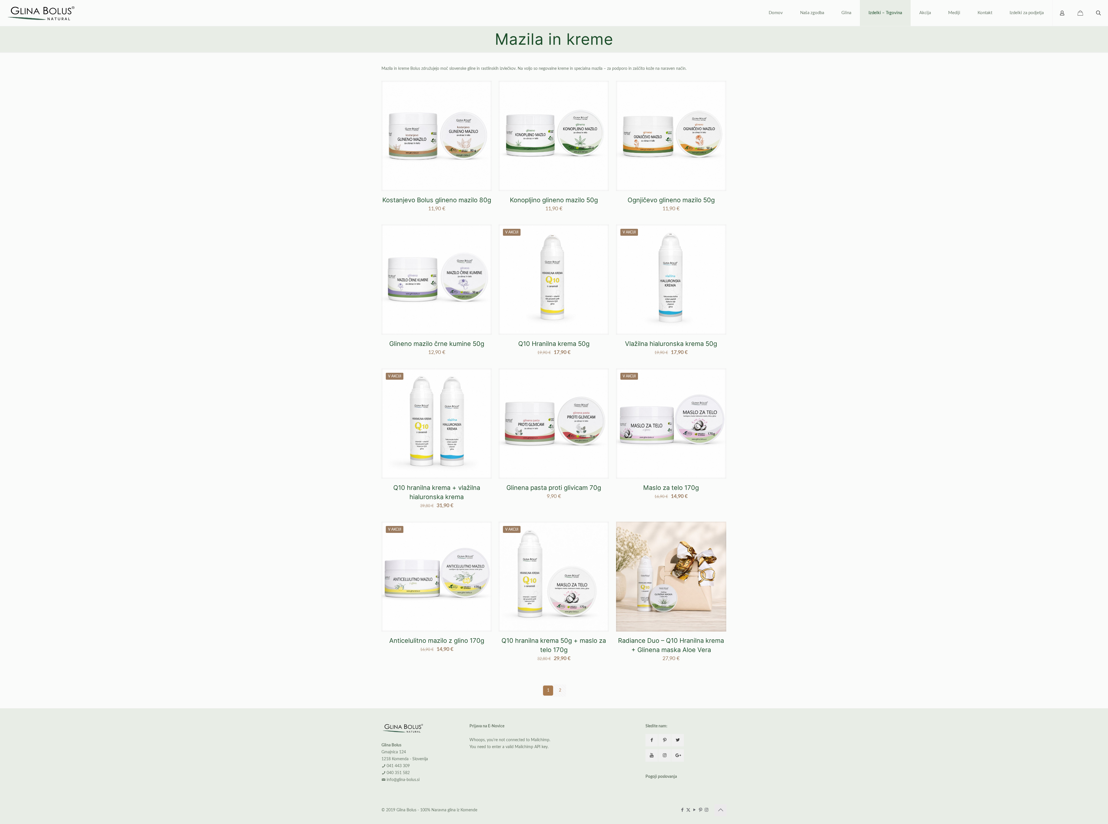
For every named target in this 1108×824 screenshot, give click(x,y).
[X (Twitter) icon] (688, 810)
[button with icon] (651, 740)
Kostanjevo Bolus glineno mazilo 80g (436, 200)
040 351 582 (398, 773)
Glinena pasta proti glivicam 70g (553, 487)
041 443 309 (398, 766)
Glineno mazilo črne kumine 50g (436, 343)
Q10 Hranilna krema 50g (553, 343)
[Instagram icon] (706, 810)
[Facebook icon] (682, 810)
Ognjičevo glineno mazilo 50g (671, 200)
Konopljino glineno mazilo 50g (554, 200)
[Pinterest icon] (700, 810)
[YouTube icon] (694, 810)
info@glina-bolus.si (403, 780)
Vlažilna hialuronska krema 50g (671, 343)
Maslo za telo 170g (671, 487)
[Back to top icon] (720, 810)
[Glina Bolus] (42, 13)
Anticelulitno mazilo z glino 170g (436, 640)
